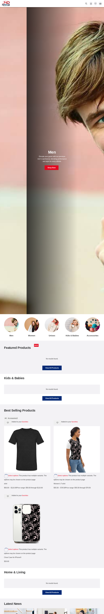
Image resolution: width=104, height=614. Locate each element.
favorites (25, 422)
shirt (5, 484)
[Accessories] (92, 324)
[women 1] (31, 324)
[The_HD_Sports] (6, 4)
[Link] (91, 3)
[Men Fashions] (11, 324)
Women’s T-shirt (59, 484)
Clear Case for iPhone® (12, 557)
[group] (52, 160)
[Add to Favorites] (8, 422)
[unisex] (52, 324)
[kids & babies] (72, 324)
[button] (86, 3)
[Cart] (100, 4)
